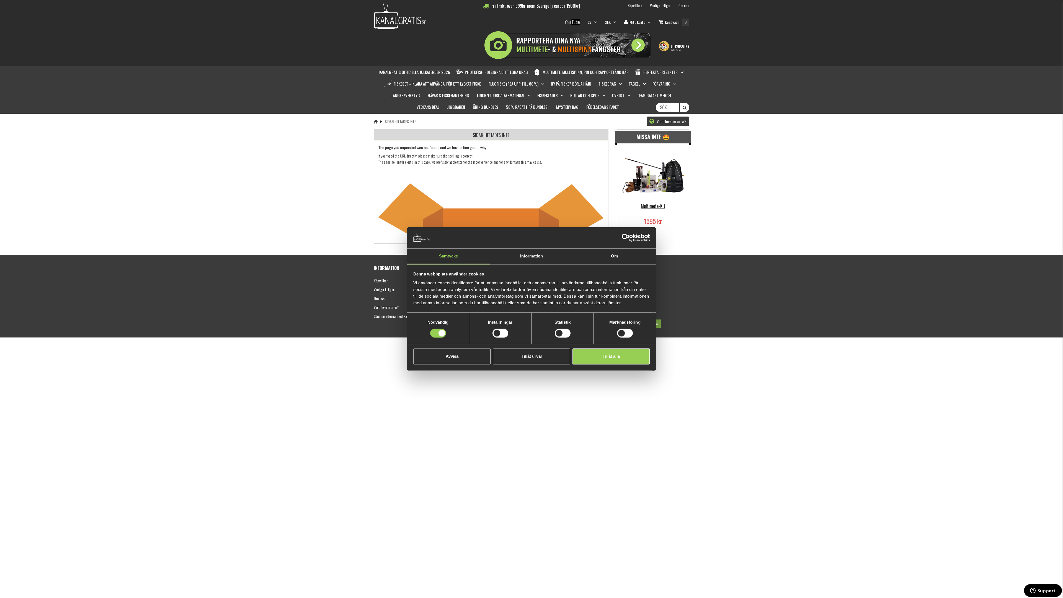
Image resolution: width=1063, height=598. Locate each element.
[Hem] (376, 121)
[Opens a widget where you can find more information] (1043, 591)
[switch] (500, 333)
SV (590, 22)
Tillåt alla (611, 356)
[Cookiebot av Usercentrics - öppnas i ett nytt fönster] (626, 238)
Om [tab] (614, 256)
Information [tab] (531, 256)
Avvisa (452, 356)
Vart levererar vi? (671, 121)
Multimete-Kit (653, 206)
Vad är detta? (676, 49)
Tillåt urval (532, 356)
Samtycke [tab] (448, 256)
